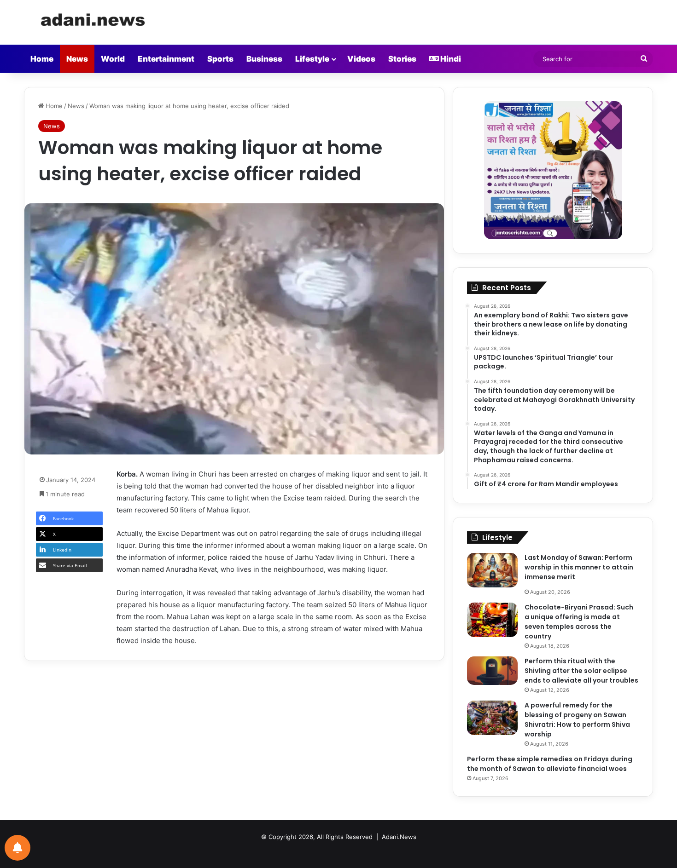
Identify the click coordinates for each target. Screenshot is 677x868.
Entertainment (166, 58)
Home (41, 58)
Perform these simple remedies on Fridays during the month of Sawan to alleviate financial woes (549, 763)
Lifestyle (312, 58)
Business (264, 58)
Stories (402, 58)
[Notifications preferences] (17, 848)
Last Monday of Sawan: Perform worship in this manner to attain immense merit (579, 567)
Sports (220, 58)
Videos (361, 58)
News (77, 58)
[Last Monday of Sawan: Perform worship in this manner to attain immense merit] (492, 570)
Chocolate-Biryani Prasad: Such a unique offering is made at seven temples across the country (579, 622)
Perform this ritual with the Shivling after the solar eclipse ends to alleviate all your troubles (581, 670)
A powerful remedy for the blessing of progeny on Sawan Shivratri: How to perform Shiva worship (577, 720)
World (113, 58)
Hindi (450, 58)
